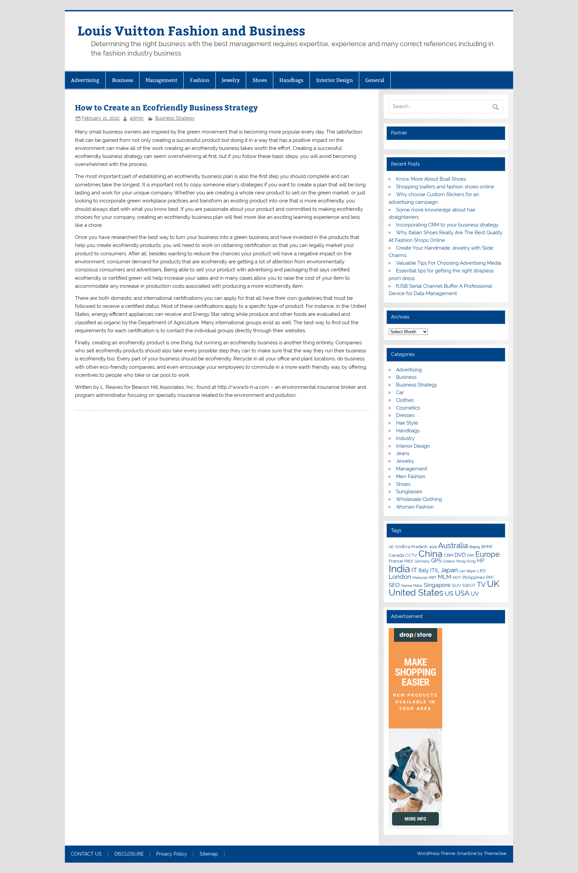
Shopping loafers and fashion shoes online (445, 187)
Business (122, 80)
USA (462, 593)
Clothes (405, 400)
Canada (396, 555)
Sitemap (209, 854)
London (400, 576)
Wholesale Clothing (419, 499)
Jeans (402, 453)
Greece (449, 561)
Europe (487, 554)
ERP (470, 555)
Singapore (437, 585)
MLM (444, 577)
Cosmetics (408, 408)
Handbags (291, 80)
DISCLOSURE (129, 854)
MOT (457, 578)
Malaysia (419, 578)
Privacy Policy (171, 854)
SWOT (469, 585)
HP (480, 560)
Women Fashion (415, 507)
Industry (405, 438)
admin (136, 118)
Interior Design (334, 80)
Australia (453, 545)
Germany (422, 561)
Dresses (405, 415)
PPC (490, 577)
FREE (408, 561)
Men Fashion (410, 476)
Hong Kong (466, 561)
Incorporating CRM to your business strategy (447, 225)
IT (414, 570)
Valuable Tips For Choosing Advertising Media (448, 263)
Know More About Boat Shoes (431, 179)
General (374, 80)
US (449, 593)
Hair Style (407, 423)
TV (481, 585)
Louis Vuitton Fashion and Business (191, 30)
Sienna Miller (411, 586)
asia (433, 546)
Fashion (199, 80)
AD (391, 547)
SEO (394, 585)
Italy (423, 570)
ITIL (434, 570)
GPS (436, 560)
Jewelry (231, 80)
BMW (487, 546)
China (430, 553)
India (399, 569)
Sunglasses (409, 492)
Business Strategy (175, 118)
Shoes (260, 80)
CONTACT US (86, 854)
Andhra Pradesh (411, 546)
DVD (460, 555)
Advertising (85, 80)
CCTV (411, 555)
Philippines (473, 577)
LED (481, 570)
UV (475, 593)
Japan (449, 570)
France (396, 560)
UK (493, 584)
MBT (432, 578)
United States (416, 593)
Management (161, 80)
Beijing (474, 547)
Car (400, 392)
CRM (448, 555)
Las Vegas (467, 571)
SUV (456, 585)
